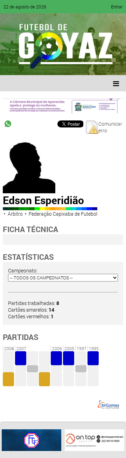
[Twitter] (40, 64)
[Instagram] (93, 64)
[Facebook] (27, 64)
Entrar (116, 7)
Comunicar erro (110, 127)
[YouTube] (54, 64)
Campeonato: (22, 270)
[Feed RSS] (80, 64)
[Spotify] (67, 64)
